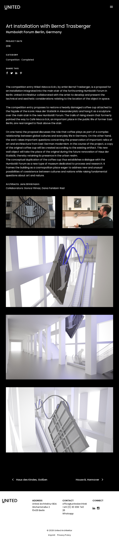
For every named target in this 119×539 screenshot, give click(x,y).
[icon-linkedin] (95, 508)
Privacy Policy (64, 535)
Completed (27, 59)
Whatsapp (68, 513)
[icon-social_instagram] (99, 508)
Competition (13, 59)
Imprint (51, 535)
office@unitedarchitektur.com (79, 503)
